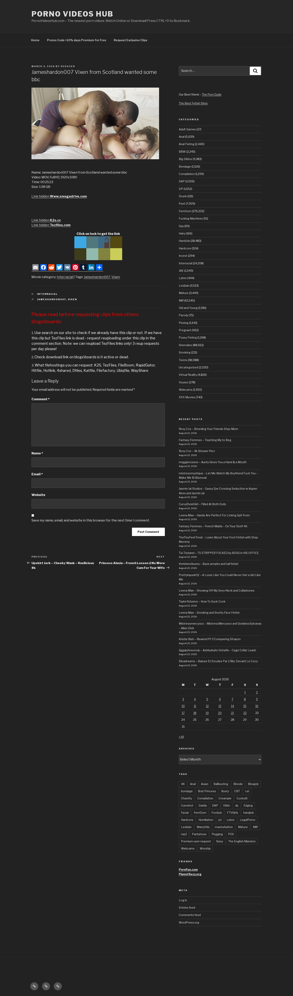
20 (220, 713)
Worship (205, 848)
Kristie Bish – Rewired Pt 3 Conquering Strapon (210, 639)
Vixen (115, 277)
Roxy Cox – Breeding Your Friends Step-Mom (208, 429)
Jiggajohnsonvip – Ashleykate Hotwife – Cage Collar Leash (217, 650)
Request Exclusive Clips (130, 40)
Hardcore (185, 248)
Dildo (226, 805)
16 (256, 706)
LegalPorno (247, 819)
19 (207, 713)
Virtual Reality (188, 374)
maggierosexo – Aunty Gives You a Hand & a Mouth (213, 462)
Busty (225, 791)
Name (37, 453)
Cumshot (187, 805)
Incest (183, 255)
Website (38, 495)
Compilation (187, 174)
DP (181, 188)
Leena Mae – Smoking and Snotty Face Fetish (209, 612)
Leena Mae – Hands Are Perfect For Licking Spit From (214, 515)
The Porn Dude (211, 94)
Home (35, 40)
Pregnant (185, 330)
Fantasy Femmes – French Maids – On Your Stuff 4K (213, 526)
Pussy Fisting (188, 337)
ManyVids (203, 827)
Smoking (185, 352)
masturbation (224, 827)
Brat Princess (207, 791)
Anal (182, 136)
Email (37, 474)
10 (183, 706)
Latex (183, 278)
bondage (187, 791)
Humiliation (206, 819)
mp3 (184, 834)
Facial (185, 812)
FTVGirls (232, 812)
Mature (184, 293)
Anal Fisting (186, 144)
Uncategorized (188, 367)
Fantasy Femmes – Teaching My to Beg (205, 440)
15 (244, 706)
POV (231, 834)
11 (195, 706)
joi (219, 819)
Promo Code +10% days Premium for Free (76, 40)
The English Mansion (242, 841)
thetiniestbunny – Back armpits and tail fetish (208, 563)
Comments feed (190, 915)
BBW (182, 151)
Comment (40, 399)
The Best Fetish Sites (193, 103)
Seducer (68, 66)
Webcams (185, 389)
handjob (248, 812)
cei (247, 791)
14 (232, 706)
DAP (182, 181)
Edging (248, 805)
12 (207, 706)
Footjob (216, 812)
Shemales (185, 345)
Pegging (217, 834)
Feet (182, 203)
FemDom (185, 211)
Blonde (238, 784)
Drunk (183, 196)
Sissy (219, 841)
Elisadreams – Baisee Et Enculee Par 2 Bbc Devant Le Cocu (218, 661)
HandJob (184, 240)
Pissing (184, 322)
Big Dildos (185, 159)
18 (194, 713)
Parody (183, 315)
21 (232, 713)
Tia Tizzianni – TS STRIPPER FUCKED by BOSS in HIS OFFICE (219, 553)
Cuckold (242, 798)
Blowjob (253, 784)
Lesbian (184, 285)
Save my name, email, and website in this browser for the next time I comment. (90, 520)
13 (219, 706)
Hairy (182, 233)
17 (183, 713)
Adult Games (187, 129)
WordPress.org (189, 922)
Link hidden (59, 196)
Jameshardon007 (97, 277)
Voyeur (183, 382)
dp (236, 805)
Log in (183, 900)
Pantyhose (199, 834)
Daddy (203, 805)
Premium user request (196, 841)
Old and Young (188, 308)
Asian (204, 784)
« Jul (181, 736)
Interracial (65, 277)
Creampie (224, 798)
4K (183, 784)
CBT (237, 791)
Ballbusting (220, 784)
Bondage (185, 166)
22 (245, 713)
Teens (183, 360)
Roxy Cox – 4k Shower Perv (197, 451)
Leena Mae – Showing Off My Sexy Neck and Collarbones (217, 590)
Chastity (186, 798)
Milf (181, 300)
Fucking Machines (191, 218)
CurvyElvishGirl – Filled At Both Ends (202, 504)
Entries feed (187, 907)
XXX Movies (187, 397)
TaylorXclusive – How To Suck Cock (202, 601)
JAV (181, 270)
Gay (181, 226)
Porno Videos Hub (72, 14)
